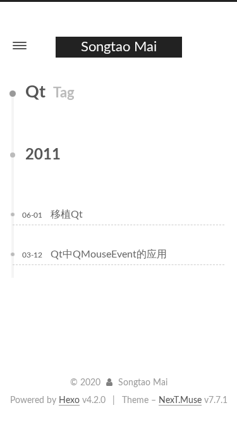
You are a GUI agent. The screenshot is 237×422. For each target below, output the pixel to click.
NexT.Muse (180, 400)
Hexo (69, 400)
